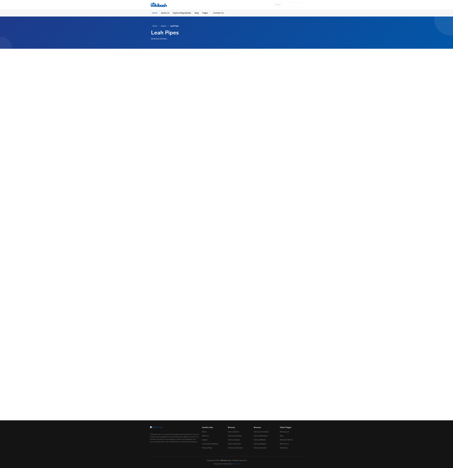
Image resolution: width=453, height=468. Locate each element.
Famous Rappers (260, 444)
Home (154, 13)
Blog (197, 13)
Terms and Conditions (210, 444)
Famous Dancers (260, 448)
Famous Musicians (261, 436)
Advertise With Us (286, 440)
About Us (165, 13)
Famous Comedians (261, 432)
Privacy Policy (207, 448)
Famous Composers (235, 448)
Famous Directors (234, 444)
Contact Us (218, 13)
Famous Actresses (235, 436)
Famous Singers (234, 440)
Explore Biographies (182, 13)
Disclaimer (284, 448)
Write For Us (284, 444)
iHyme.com (235, 464)
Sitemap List (284, 432)
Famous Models (260, 440)
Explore (163, 26)
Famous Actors (233, 432)
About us (205, 436)
